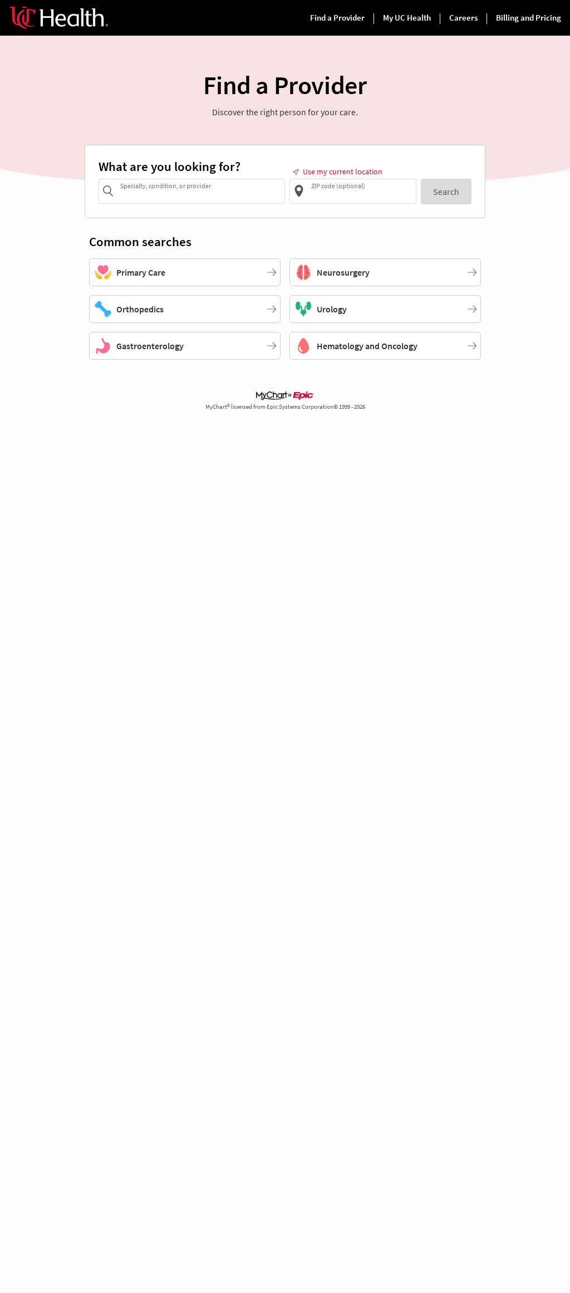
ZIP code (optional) (338, 185)
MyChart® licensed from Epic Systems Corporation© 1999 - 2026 (285, 406)
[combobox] (200, 191)
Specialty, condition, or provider (165, 185)
